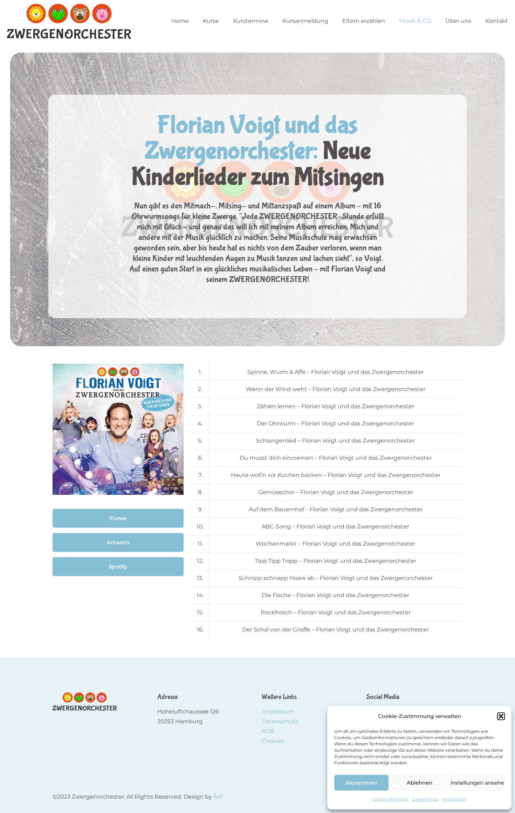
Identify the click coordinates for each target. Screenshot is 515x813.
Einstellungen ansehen (477, 782)
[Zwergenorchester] (69, 21)
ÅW (218, 796)
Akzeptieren (361, 782)
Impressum (454, 799)
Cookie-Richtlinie (390, 799)
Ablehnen (419, 782)
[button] (500, 716)
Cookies (273, 741)
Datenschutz (425, 799)
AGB (268, 731)
